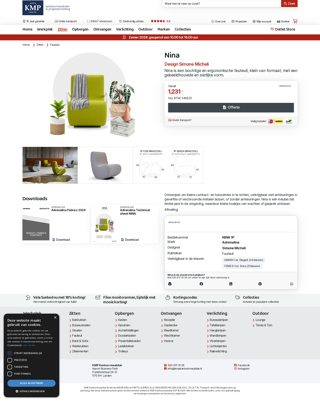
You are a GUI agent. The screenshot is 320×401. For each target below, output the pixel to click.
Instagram (243, 368)
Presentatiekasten (129, 341)
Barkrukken (79, 320)
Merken (163, 29)
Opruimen (124, 325)
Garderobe (170, 325)
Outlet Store (284, 29)
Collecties (183, 29)
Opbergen (80, 29)
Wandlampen (218, 335)
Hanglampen (218, 330)
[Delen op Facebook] (201, 284)
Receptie (169, 320)
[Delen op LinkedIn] (230, 284)
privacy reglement (176, 393)
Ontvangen (102, 29)
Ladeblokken (126, 346)
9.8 (168, 21)
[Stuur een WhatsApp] (284, 284)
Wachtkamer (172, 335)
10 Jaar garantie (35, 21)
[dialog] (31, 355)
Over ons (220, 21)
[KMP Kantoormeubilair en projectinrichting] (56, 9)
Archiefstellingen (128, 330)
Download (63, 239)
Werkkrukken (80, 346)
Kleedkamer (171, 330)
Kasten (122, 320)
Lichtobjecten (218, 346)
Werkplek (45, 29)
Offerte (233, 107)
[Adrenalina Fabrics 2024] (35, 222)
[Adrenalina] (287, 87)
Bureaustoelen (81, 325)
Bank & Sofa (80, 341)
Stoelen (77, 330)
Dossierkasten (127, 335)
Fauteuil (54, 44)
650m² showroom (101, 21)
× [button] (55, 317)
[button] (31, 391)
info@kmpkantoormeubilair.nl (184, 368)
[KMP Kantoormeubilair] (32, 9)
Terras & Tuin (264, 325)
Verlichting (125, 29)
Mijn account (263, 21)
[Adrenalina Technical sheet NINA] (104, 224)
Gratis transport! (181, 120)
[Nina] (91, 95)
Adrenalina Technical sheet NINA (135, 210)
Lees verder (29, 345)
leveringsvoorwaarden (148, 393)
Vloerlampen (217, 341)
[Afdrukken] (177, 284)
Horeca (168, 341)
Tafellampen (217, 325)
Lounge (260, 320)
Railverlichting (218, 351)
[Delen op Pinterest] (260, 284)
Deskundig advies (133, 21)
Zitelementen (80, 351)
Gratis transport (67, 21)
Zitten (62, 29)
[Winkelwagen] (295, 21)
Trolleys (123, 351)
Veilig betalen (259, 121)
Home (27, 29)
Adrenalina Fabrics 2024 (68, 209)
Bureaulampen (219, 320)
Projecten (241, 21)
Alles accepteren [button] (31, 383)
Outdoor (145, 29)
